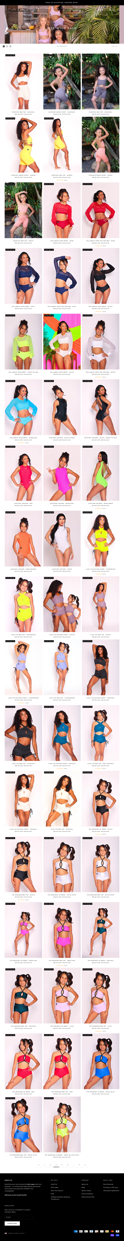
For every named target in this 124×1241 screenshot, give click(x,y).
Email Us (54, 1184)
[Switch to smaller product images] (7, 46)
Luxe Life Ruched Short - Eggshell (23, 829)
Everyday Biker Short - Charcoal (62, 112)
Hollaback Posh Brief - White (62, 372)
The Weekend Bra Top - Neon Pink (62, 960)
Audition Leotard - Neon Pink (62, 503)
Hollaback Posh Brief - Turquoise (23, 437)
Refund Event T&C (88, 1197)
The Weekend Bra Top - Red (62, 1092)
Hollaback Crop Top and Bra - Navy (62, 306)
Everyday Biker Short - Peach (100, 175)
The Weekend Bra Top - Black (23, 895)
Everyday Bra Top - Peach (23, 240)
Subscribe (12, 1223)
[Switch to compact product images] (10, 46)
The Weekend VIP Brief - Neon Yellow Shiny (62, 1155)
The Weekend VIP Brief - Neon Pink (23, 960)
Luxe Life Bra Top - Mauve (100, 634)
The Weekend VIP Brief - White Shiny (62, 895)
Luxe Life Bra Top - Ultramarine (62, 698)
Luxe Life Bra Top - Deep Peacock (100, 763)
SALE (39, 11)
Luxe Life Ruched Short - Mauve (62, 634)
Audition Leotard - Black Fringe (62, 437)
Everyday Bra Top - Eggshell (23, 112)
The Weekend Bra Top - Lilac (100, 1026)
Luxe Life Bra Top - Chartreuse (23, 634)
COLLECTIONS (81, 8)
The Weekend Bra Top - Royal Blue (23, 1155)
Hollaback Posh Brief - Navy (23, 306)
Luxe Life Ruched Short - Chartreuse (100, 569)
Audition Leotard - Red (23, 503)
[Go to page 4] (85, 1165)
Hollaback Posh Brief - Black (101, 306)
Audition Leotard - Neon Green (100, 503)
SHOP (40, 8)
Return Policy (86, 1190)
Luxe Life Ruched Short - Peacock (62, 763)
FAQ (52, 1194)
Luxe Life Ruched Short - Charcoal (101, 698)
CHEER (56, 8)
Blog (83, 1187)
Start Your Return (57, 1190)
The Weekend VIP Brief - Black (101, 829)
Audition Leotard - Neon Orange (23, 569)
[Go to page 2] (39, 1165)
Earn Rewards (108, 1184)
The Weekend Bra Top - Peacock (23, 1026)
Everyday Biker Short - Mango (23, 175)
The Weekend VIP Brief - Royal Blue (101, 1092)
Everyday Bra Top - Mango (62, 175)
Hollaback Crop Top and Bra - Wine (100, 240)
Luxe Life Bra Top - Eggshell (62, 829)
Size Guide (54, 1187)
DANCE (47, 8)
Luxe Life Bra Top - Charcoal (23, 763)
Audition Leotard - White (62, 569)
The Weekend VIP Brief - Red (23, 1092)
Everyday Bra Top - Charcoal (100, 112)
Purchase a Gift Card (110, 1187)
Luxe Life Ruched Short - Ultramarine (23, 698)
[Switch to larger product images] (4, 46)
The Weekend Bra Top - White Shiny (101, 895)
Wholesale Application (111, 1190)
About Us (85, 1184)
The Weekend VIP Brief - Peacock (101, 960)
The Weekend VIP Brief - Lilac (62, 1026)
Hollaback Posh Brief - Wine (62, 240)
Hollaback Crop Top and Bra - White (100, 372)
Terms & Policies (87, 1194)
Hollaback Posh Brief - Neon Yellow (23, 372)
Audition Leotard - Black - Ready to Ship (100, 437)
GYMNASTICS (67, 8)
